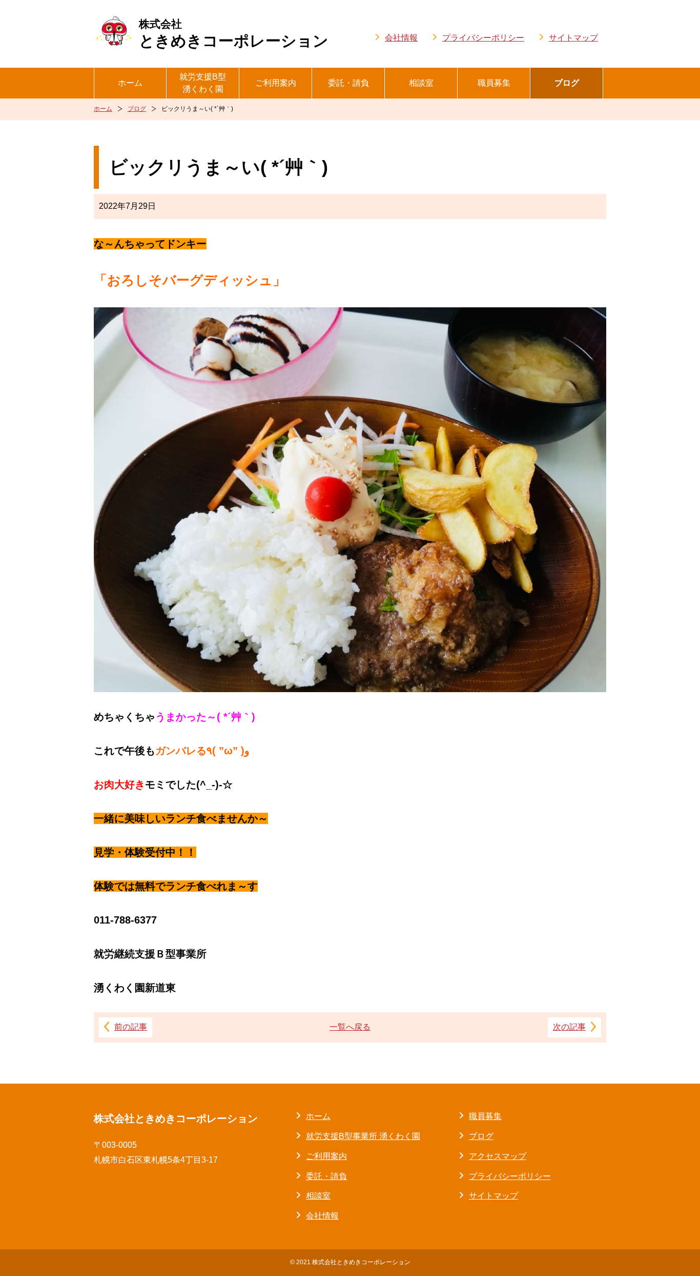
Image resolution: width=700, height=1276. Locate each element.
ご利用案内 (275, 82)
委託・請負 (348, 82)
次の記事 (569, 1027)
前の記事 (130, 1027)
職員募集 (494, 82)
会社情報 (401, 37)
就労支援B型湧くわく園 (202, 82)
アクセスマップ (497, 1156)
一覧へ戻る (350, 1027)
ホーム (130, 82)
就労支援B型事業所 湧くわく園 (363, 1136)
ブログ (566, 82)
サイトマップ (573, 37)
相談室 (421, 82)
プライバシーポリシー (483, 37)
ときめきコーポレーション (233, 33)
